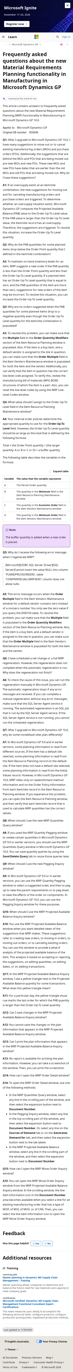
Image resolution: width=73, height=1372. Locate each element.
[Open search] (57, 37)
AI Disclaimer (10, 1357)
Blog (48, 1357)
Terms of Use (10, 1367)
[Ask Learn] (61, 44)
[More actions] (67, 44)
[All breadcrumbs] (6, 44)
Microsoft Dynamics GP (25, 44)
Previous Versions (32, 1357)
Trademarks (28, 1367)
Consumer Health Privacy (48, 1362)
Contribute (9, 1362)
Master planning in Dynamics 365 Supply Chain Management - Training (30, 1279)
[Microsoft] (36, 37)
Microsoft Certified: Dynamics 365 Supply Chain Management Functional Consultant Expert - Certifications (30, 1303)
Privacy (23, 1362)
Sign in (66, 36)
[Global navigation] (3, 37)
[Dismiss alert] (67, 5)
